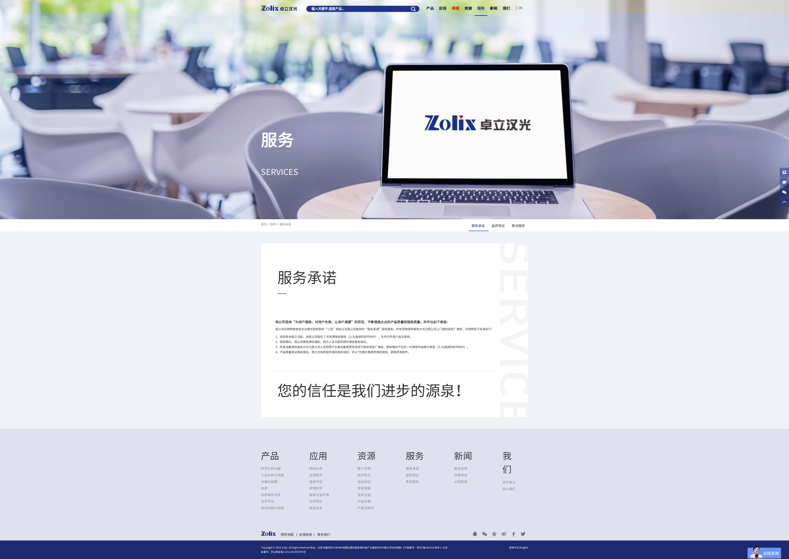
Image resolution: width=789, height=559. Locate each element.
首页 (264, 224)
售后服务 (412, 481)
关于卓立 (509, 482)
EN (520, 8)
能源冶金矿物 (319, 495)
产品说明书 (366, 508)
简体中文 (514, 547)
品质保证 (412, 475)
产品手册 (364, 501)
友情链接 (305, 534)
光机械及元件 (271, 495)
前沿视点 (364, 475)
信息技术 (315, 508)
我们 (506, 8)
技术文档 (364, 495)
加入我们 (509, 489)
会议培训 (364, 481)
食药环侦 (315, 481)
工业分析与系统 (272, 475)
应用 (442, 8)
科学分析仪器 (271, 468)
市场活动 (460, 475)
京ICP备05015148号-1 (429, 547)
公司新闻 (460, 481)
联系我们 (323, 534)
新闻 (493, 8)
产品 (430, 8)
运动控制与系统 (272, 508)
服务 (481, 8)
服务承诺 (285, 224)
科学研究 (315, 501)
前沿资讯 (460, 468)
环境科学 (315, 488)
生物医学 (315, 475)
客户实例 (364, 468)
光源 (264, 488)
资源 (468, 8)
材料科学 (315, 468)
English (524, 547)
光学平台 (267, 501)
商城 (455, 8)
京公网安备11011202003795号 (288, 552)
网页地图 (287, 534)
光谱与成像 (269, 481)
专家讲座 (364, 488)
